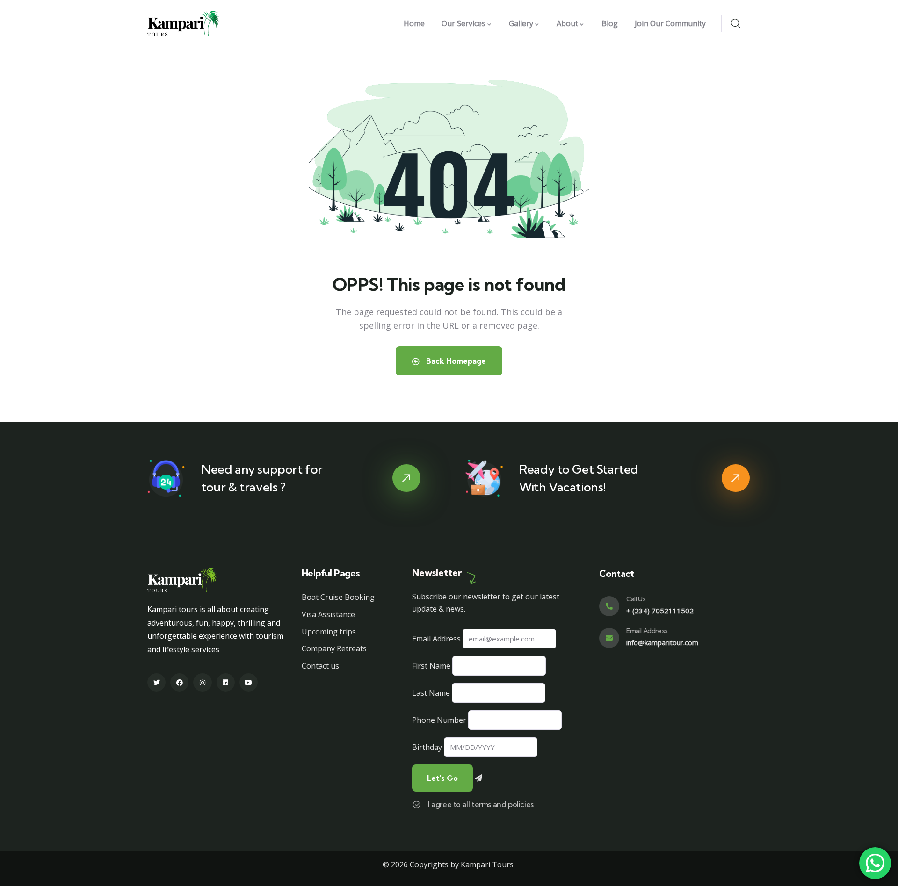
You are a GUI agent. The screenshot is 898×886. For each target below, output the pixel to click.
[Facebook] (179, 682)
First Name (431, 666)
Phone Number (439, 720)
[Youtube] (248, 682)
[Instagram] (202, 682)
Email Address (436, 639)
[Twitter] (156, 682)
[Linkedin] (226, 682)
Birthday (427, 747)
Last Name (431, 693)
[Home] (183, 23)
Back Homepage (455, 361)
